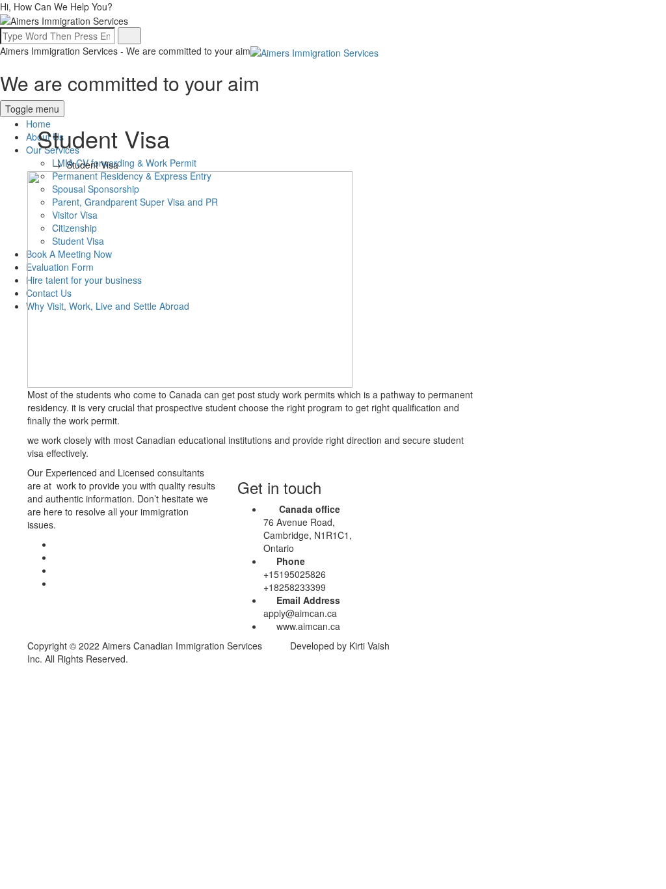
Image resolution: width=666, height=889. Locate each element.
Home (38, 123)
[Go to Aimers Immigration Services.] (40, 164)
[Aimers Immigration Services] (314, 50)
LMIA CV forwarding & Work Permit (124, 162)
